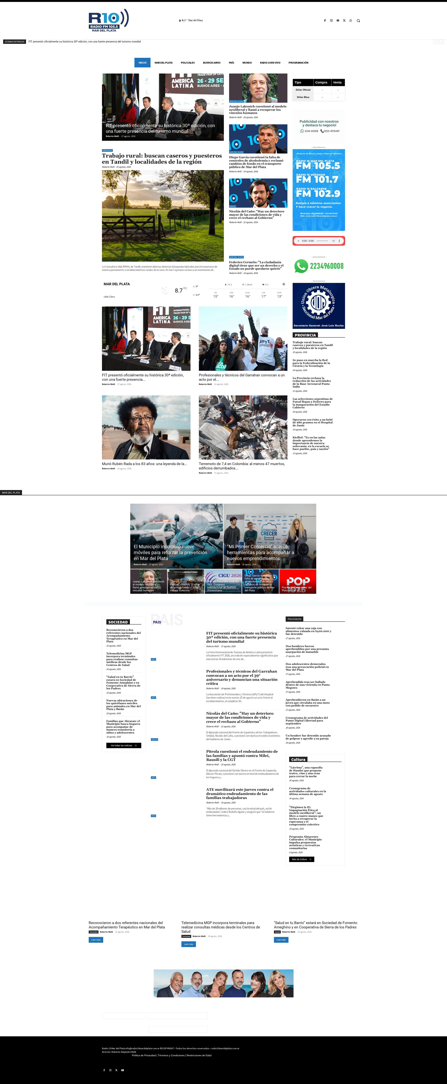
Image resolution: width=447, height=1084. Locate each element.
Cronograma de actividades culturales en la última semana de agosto (307, 791)
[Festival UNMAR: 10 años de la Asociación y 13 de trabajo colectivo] (186, 582)
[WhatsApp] (351, 20)
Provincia (107, 150)
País (109, 119)
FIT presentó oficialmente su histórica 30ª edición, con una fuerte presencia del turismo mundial (85, 41)
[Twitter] (344, 20)
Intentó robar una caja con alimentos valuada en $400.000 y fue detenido (308, 631)
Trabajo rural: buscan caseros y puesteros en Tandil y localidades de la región (162, 159)
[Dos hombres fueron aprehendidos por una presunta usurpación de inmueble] (339, 650)
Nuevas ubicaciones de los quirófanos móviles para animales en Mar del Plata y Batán (123, 705)
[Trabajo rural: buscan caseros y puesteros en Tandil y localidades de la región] (163, 216)
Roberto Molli (112, 136)
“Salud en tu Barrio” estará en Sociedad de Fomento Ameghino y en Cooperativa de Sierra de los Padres (123, 682)
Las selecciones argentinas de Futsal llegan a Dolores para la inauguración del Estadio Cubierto (313, 403)
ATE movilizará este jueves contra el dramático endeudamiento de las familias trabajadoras (239, 793)
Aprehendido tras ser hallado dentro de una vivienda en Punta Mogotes (308, 684)
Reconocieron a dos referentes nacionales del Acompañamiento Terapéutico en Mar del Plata (123, 635)
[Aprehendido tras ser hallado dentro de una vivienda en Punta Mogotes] (339, 686)
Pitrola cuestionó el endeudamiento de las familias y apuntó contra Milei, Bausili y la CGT (242, 755)
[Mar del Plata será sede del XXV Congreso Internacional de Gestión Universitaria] (223, 582)
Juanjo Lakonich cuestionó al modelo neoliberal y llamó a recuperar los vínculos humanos (258, 110)
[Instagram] (331, 20)
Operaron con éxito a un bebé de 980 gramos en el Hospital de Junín (313, 422)
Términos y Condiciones (171, 1055)
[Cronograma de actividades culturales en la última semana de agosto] (335, 793)
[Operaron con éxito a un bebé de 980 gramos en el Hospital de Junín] (340, 423)
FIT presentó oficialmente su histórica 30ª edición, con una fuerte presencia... (143, 377)
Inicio (233, 206)
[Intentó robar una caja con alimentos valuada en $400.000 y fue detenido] (339, 632)
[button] (358, 20)
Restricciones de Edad (199, 1055)
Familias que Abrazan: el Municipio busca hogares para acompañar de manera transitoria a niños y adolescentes (123, 727)
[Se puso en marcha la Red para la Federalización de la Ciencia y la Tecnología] (340, 363)
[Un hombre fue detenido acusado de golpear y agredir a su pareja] (339, 740)
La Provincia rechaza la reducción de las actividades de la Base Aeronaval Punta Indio (312, 383)
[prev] (436, 41)
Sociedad (93, 932)
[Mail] (337, 20)
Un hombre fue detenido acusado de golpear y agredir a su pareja (308, 737)
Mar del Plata (236, 101)
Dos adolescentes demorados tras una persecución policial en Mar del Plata (307, 666)
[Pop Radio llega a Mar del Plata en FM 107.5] (297, 582)
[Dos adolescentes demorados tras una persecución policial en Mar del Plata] (339, 668)
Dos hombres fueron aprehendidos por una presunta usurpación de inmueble (307, 649)
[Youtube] (122, 1070)
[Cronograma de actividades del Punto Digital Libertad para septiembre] (339, 722)
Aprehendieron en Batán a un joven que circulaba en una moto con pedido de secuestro (308, 702)
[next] (441, 41)
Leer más (96, 940)
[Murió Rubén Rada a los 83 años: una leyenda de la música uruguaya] (146, 427)
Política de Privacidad (144, 1055)
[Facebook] (325, 20)
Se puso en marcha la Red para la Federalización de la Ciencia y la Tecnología (311, 363)
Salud (277, 932)
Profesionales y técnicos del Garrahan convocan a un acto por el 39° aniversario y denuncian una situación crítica (241, 677)
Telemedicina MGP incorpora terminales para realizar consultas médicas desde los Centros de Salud (122, 659)
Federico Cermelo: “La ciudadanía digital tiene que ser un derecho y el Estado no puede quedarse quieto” (256, 265)
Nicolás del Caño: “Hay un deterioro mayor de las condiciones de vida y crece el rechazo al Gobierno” (256, 215)
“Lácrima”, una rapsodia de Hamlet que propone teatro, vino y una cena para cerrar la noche (306, 772)
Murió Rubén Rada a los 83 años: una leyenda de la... (144, 464)
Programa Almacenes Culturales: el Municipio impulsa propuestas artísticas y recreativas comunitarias (305, 842)
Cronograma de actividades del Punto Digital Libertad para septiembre (307, 720)
